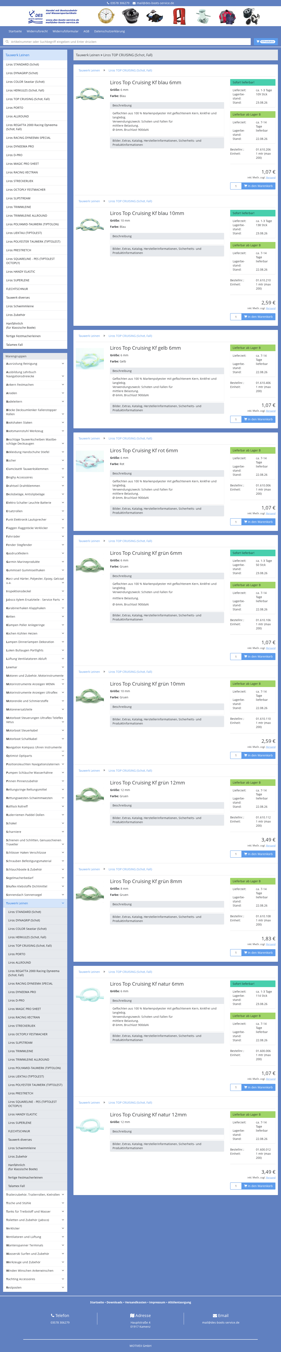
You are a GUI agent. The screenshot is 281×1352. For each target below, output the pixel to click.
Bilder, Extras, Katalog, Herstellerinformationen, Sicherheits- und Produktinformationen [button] (157, 143)
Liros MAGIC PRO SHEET (22, 164)
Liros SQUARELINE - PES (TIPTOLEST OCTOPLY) (30, 261)
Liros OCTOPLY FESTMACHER (25, 190)
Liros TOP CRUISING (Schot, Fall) (28, 99)
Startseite (15, 31)
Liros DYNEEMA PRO (20, 146)
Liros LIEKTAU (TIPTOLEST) (24, 233)
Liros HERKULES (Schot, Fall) (25, 90)
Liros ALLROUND (17, 116)
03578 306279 (119, 3)
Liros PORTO (14, 108)
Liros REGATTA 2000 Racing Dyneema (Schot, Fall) (31, 127)
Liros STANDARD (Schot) (22, 64)
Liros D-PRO (14, 155)
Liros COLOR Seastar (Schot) (25, 82)
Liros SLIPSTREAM (18, 198)
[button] (35, 364)
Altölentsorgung (179, 1302)
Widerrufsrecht (37, 31)
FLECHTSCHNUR (17, 289)
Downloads (114, 1302)
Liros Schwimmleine (20, 306)
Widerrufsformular (66, 31)
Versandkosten (135, 1302)
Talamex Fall (14, 345)
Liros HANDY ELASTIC (20, 271)
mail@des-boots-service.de (155, 3)
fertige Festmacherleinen (23, 336)
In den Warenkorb (260, 186)
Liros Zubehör (15, 315)
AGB (86, 31)
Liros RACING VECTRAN (22, 172)
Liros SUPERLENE (17, 280)
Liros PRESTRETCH (18, 250)
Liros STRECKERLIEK (19, 181)
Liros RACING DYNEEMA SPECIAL (28, 138)
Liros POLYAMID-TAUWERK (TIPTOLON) (32, 224)
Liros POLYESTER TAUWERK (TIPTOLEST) (33, 241)
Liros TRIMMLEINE (18, 207)
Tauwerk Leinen (89, 70)
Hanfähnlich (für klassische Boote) (20, 325)
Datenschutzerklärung (109, 31)
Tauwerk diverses (18, 297)
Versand (270, 177)
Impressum (157, 1302)
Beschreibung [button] (122, 105)
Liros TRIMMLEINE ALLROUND (26, 215)
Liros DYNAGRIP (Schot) (22, 73)
